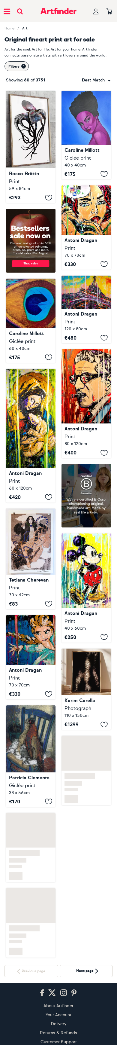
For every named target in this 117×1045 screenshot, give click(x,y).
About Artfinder (59, 1005)
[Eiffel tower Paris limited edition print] (86, 309)
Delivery (58, 1023)
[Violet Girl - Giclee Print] (86, 135)
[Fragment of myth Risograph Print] (31, 559)
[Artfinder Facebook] (42, 993)
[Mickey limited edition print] (86, 588)
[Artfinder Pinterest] (74, 993)
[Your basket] (109, 12)
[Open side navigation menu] (7, 11)
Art (25, 28)
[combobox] (96, 80)
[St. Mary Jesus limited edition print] (31, 436)
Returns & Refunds (58, 1032)
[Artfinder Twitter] (52, 993)
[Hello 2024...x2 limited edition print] (86, 227)
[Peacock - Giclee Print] (31, 321)
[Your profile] (96, 11)
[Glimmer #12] (86, 689)
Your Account (58, 1014)
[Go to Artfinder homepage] (58, 11)
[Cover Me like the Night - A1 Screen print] (31, 147)
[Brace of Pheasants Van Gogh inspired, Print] (31, 756)
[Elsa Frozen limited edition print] (31, 657)
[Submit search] (20, 11)
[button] (96, 80)
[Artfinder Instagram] (63, 993)
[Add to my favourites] (48, 197)
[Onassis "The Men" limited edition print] (86, 403)
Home (9, 28)
